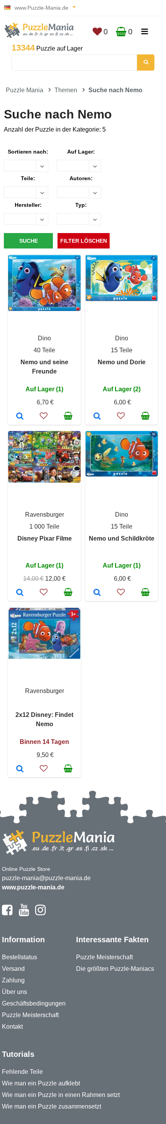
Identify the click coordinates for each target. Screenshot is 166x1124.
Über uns (14, 992)
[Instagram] (40, 913)
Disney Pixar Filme (44, 538)
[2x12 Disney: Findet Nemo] (20, 769)
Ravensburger (44, 514)
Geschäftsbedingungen (34, 1003)
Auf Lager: (81, 152)
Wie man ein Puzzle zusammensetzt (51, 1106)
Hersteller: (28, 205)
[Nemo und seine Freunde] (20, 417)
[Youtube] (24, 913)
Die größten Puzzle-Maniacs (115, 968)
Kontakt (12, 1026)
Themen (65, 90)
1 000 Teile (44, 526)
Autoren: (81, 178)
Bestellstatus (19, 957)
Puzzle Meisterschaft (30, 1015)
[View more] (44, 309)
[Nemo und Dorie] (97, 417)
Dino (44, 338)
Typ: (81, 205)
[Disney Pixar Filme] (20, 593)
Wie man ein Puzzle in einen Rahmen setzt (61, 1095)
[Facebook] (7, 913)
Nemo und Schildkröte (121, 538)
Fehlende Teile (22, 1071)
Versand (13, 968)
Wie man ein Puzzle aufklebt (41, 1083)
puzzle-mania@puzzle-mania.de (46, 878)
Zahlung (13, 980)
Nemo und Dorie (122, 362)
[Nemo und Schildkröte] (97, 593)
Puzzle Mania (24, 90)
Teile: (28, 178)
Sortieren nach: (28, 152)
